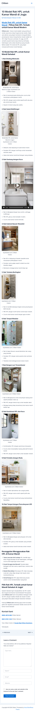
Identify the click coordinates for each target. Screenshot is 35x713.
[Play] (4, 207)
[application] (17, 185)
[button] (17, 185)
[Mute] (28, 207)
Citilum (5, 3)
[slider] (16, 207)
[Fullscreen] (31, 207)
